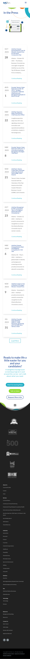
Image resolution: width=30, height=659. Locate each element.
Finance (4, 539)
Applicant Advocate (7, 633)
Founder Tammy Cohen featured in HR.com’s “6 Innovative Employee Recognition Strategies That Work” (18, 150)
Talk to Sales (15, 391)
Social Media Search (7, 518)
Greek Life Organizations (8, 546)
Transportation (6, 568)
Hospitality (5, 552)
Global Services (6, 594)
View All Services (6, 524)
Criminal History (6, 500)
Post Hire (5, 578)
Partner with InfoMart (8, 630)
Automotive (5, 533)
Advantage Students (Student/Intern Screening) (13, 581)
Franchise (5, 542)
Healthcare (5, 549)
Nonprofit (5, 571)
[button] (25, 3)
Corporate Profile (7, 487)
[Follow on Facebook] (4, 640)
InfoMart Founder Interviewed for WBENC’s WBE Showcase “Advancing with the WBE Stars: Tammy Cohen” (17, 322)
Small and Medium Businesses (9, 591)
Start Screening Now (15, 385)
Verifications (5, 521)
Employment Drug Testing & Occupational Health (13, 507)
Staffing (4, 565)
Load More (15, 341)
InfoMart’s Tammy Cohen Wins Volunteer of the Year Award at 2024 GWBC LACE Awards (17, 171)
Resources (5, 617)
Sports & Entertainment (8, 562)
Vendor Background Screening (9, 584)
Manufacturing (6, 555)
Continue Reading (16, 78)
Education (5, 536)
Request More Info (15, 397)
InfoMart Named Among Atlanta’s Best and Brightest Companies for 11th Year (17, 248)
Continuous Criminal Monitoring (10, 503)
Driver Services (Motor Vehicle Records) (11, 510)
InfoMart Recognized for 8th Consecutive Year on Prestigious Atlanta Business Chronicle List (17, 210)
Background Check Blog (8, 614)
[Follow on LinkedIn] (7, 640)
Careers (4, 490)
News (4, 493)
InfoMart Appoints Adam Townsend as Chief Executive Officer (18, 113)
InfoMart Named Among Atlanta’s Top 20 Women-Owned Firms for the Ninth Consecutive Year (18, 52)
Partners (5, 604)
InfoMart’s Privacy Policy (8, 653)
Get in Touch (5, 624)
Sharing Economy (7, 558)
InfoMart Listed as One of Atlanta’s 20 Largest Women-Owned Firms (18, 285)
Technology (5, 600)
